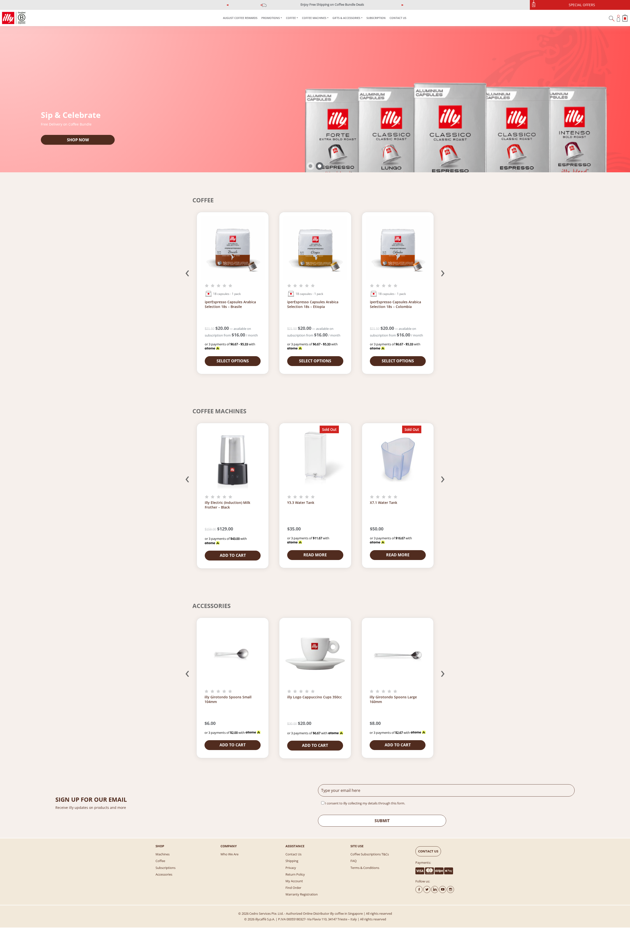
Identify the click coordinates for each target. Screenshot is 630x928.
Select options (233, 361)
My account (294, 881)
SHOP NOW (78, 140)
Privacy (290, 867)
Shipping (291, 861)
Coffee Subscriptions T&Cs (369, 854)
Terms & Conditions (364, 867)
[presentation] (187, 272)
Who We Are (229, 854)
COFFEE (291, 18)
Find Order (293, 887)
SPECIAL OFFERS (582, 4)
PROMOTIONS (270, 18)
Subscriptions (165, 867)
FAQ (353, 861)
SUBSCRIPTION (376, 18)
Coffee (160, 861)
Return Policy (295, 874)
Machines (163, 854)
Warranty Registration (301, 894)
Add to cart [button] (233, 555)
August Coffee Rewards (240, 18)
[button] (227, 5)
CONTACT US (398, 18)
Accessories (164, 874)
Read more (315, 555)
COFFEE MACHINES (314, 18)
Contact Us (293, 854)
